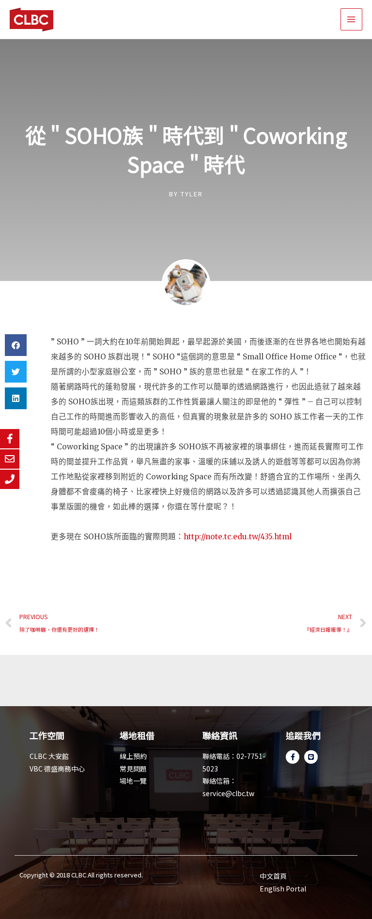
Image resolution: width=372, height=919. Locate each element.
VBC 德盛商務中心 (57, 768)
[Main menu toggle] (351, 19)
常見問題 (133, 768)
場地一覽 (133, 781)
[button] (16, 345)
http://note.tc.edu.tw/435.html (238, 536)
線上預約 (133, 756)
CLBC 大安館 (49, 756)
